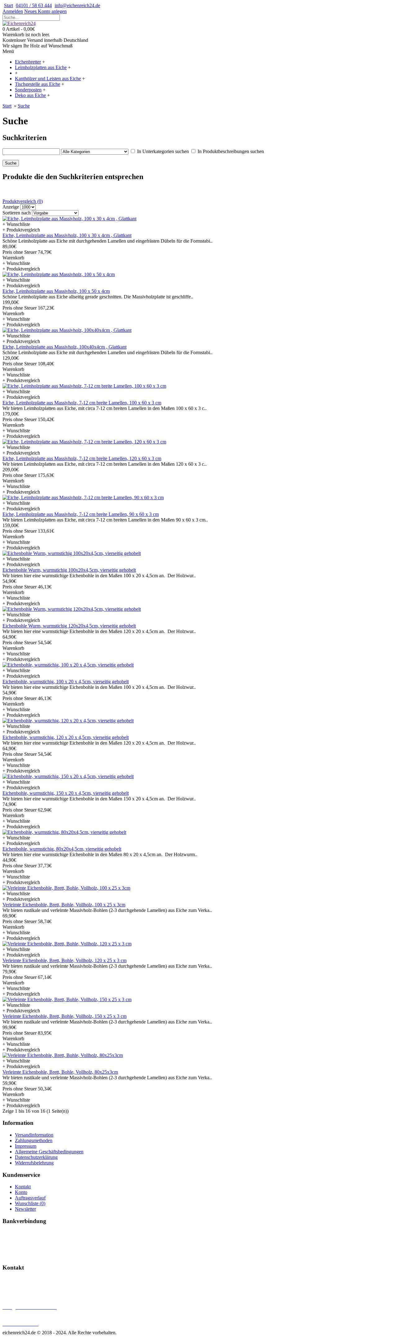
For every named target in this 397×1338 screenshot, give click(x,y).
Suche (24, 105)
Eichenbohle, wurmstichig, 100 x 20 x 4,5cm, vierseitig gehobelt (65, 681)
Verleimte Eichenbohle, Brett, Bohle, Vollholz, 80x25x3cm (60, 1072)
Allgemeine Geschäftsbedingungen (49, 1151)
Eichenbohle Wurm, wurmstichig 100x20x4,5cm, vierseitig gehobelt (69, 570)
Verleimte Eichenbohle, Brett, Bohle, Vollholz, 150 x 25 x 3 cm (64, 1016)
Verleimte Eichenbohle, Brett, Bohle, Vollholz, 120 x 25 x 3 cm (64, 960)
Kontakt (23, 1186)
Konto (21, 1192)
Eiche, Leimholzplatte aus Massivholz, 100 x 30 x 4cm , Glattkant (67, 235)
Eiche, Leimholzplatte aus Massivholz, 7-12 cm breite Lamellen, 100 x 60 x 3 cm (81, 402)
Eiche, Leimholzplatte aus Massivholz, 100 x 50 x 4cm (56, 291)
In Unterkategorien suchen (163, 151)
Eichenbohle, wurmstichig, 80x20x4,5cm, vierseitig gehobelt (61, 849)
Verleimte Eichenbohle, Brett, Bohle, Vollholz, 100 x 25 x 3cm (63, 904)
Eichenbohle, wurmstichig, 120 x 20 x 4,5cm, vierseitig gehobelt (65, 737)
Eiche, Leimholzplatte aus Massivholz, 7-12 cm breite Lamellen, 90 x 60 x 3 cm (80, 514)
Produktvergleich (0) (22, 201)
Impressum (25, 1146)
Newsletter (25, 1209)
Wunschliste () (30, 1203)
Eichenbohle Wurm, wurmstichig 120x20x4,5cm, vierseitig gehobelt (69, 625)
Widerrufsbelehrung (34, 1162)
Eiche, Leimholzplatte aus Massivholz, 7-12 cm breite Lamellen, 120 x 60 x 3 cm (81, 458)
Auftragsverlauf (30, 1197)
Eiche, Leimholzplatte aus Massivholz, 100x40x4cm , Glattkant (64, 347)
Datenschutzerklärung (36, 1157)
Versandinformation (34, 1135)
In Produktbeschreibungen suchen (231, 151)
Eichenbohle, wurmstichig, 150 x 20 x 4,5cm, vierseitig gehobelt (65, 793)
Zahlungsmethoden (33, 1140)
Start (6, 105)
